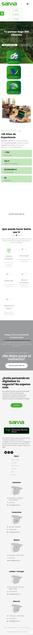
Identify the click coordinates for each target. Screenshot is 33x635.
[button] (2, 14)
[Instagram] (8, 452)
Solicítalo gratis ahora (15, 214)
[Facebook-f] (12, 452)
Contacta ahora (25, 45)
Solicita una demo (9, 45)
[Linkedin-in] (5, 452)
